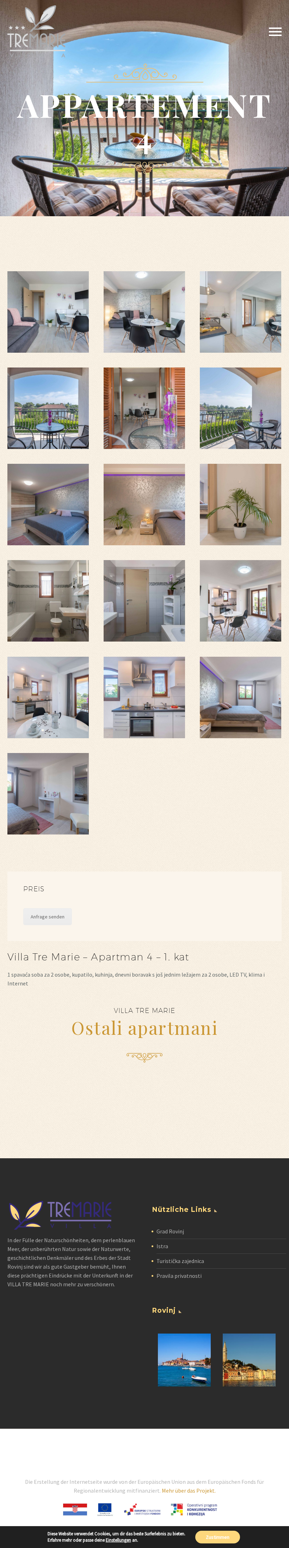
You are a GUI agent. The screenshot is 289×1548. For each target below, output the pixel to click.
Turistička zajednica (180, 1260)
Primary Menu (275, 31)
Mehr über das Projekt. (189, 1490)
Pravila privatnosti (179, 1275)
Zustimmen (217, 1537)
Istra (162, 1246)
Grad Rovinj (170, 1231)
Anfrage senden (47, 916)
